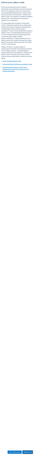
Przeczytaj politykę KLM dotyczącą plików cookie (17, 64)
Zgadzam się (27, 452)
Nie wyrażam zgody (14, 452)
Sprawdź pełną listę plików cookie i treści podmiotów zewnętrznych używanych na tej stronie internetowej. (16, 69)
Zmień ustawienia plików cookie (12, 61)
